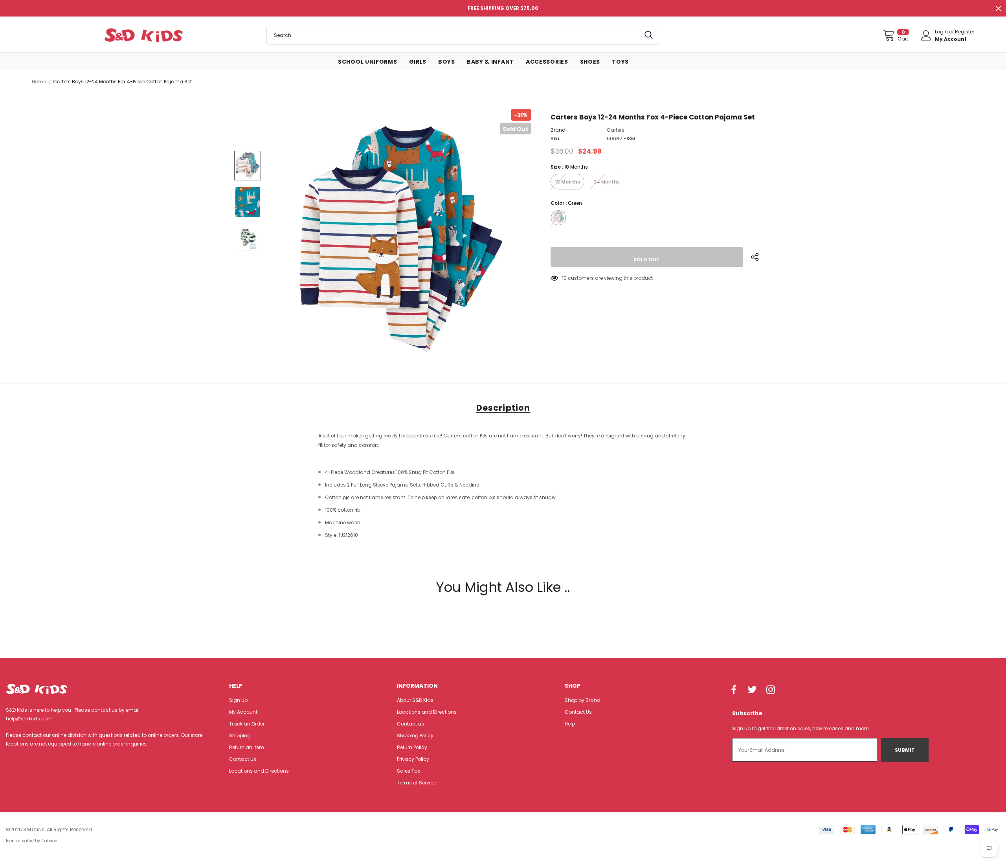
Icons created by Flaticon (31, 841)
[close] (998, 8)
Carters (615, 130)
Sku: (555, 138)
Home (39, 81)
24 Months (607, 181)
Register (964, 31)
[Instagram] (771, 690)
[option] (401, 239)
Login (942, 31)
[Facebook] (734, 690)
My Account (951, 39)
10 (564, 278)
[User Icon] (926, 35)
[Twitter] (752, 690)
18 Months (567, 181)
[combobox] (453, 35)
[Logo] (143, 35)
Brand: (559, 130)
